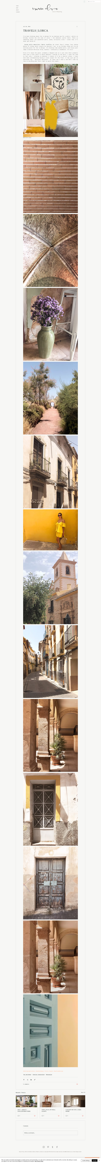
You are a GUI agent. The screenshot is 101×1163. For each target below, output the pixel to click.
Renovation (49, 1074)
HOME (17, 5)
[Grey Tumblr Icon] (52, 1147)
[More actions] (77, 26)
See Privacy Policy (39, 1161)
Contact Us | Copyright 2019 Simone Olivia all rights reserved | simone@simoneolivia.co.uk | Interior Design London (60, 1151)
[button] (84, 1)
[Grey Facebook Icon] (57, 1147)
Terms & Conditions (28, 1151)
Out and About (27, 1074)
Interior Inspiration (39, 1074)
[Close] (99, 1160)
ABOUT (17, 9)
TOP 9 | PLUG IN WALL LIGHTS (48, 1110)
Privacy (23, 1151)
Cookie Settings (86, 1160)
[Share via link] (34, 1079)
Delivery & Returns (36, 1151)
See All (83, 1092)
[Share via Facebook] (24, 1079)
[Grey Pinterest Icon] (48, 1147)
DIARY (17, 7)
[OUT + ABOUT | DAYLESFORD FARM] (26, 1101)
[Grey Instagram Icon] (43, 1147)
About (20, 1151)
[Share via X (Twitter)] (27, 1079)
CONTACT (18, 12)
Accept (94, 1160)
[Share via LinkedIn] (31, 1079)
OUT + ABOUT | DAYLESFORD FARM (24, 1110)
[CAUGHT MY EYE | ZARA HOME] (74, 1101)
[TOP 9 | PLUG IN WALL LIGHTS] (50, 1101)
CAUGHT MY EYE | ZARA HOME (73, 1110)
